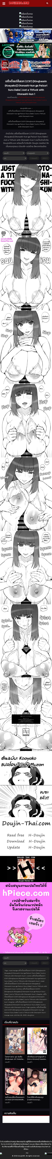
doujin (32, 1144)
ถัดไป (45, 158)
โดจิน (2, 1141)
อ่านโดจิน (9, 1144)
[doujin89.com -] (19, 4)
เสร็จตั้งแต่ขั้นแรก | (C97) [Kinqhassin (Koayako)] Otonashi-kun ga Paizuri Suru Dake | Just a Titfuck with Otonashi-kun (26, 100)
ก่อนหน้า (34, 158)
